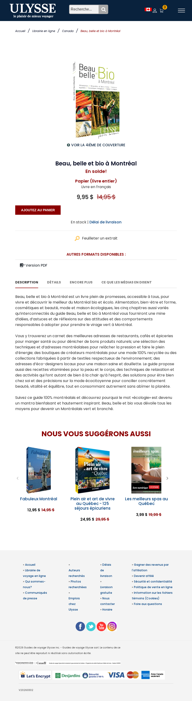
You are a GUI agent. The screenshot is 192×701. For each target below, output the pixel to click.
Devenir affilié (144, 576)
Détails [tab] (54, 282)
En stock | (80, 222)
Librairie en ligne (43, 31)
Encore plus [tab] (81, 282)
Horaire (107, 610)
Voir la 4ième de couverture (98, 145)
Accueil (20, 31)
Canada (68, 31)
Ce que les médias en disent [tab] (126, 282)
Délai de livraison (105, 222)
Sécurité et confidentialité (153, 581)
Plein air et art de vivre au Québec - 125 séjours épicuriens (92, 503)
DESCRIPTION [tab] (26, 282)
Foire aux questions (148, 604)
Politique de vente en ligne (153, 587)
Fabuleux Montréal (38, 499)
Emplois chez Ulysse (74, 604)
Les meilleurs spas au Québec (146, 501)
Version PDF (36, 265)
